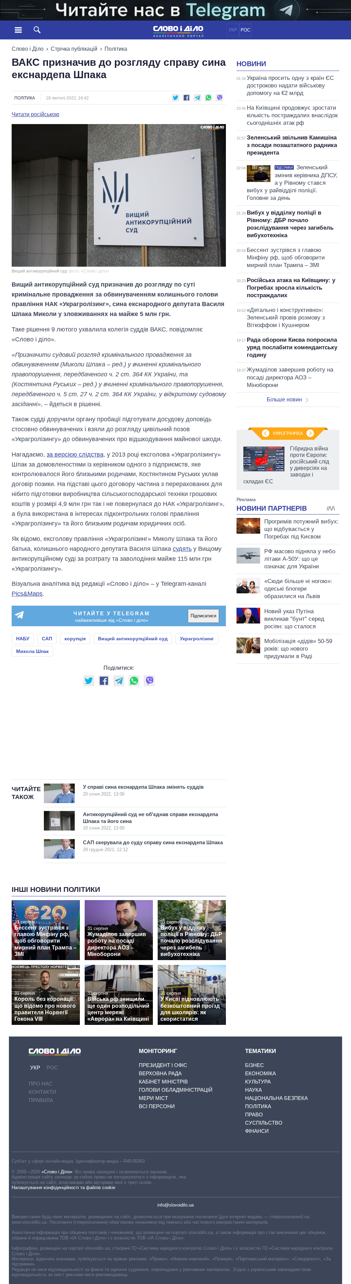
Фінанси (257, 1131)
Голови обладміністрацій (176, 1090)
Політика (116, 49)
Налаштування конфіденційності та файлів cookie (63, 1187)
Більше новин (284, 399)
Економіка (260, 1073)
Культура (258, 1082)
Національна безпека (276, 1098)
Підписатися (203, 615)
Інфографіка (288, 433)
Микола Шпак (32, 651)
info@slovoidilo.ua (175, 1205)
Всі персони (157, 1106)
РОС (245, 30)
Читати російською (35, 114)
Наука (253, 1090)
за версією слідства (75, 454)
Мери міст (153, 1098)
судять (182, 548)
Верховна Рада (160, 1073)
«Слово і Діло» (56, 1171)
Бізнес (254, 1065)
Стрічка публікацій (74, 49)
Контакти (42, 1092)
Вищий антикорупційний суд (133, 638)
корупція (75, 638)
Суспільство (263, 1123)
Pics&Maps (27, 593)
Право (254, 1114)
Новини (251, 64)
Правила (41, 1100)
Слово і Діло (28, 49)
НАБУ (22, 638)
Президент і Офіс (163, 1065)
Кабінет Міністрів (163, 1082)
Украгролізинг (197, 638)
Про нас (40, 1084)
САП (47, 638)
